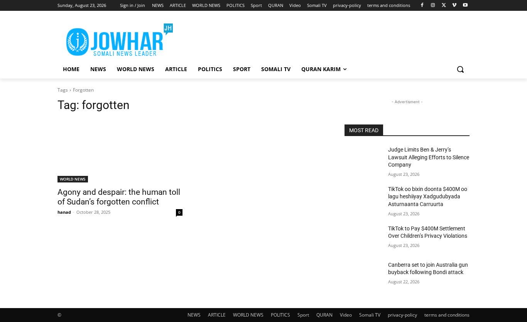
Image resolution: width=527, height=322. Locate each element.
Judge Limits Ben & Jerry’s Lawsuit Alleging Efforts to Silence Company (428, 157)
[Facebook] (422, 5)
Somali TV (369, 315)
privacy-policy (402, 315)
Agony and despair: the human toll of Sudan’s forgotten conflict (118, 196)
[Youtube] (465, 5)
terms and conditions (447, 315)
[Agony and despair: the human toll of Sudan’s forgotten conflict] (119, 151)
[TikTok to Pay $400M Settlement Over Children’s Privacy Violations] (363, 238)
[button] (460, 69)
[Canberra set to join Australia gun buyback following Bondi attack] (363, 274)
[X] (443, 5)
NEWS (194, 315)
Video (346, 315)
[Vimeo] (454, 5)
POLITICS (280, 315)
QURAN (324, 315)
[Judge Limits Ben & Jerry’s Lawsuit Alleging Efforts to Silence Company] (363, 159)
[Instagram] (433, 5)
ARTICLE (217, 315)
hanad (64, 212)
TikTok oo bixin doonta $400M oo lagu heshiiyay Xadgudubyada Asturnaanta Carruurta (427, 196)
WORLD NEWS (73, 179)
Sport (303, 315)
